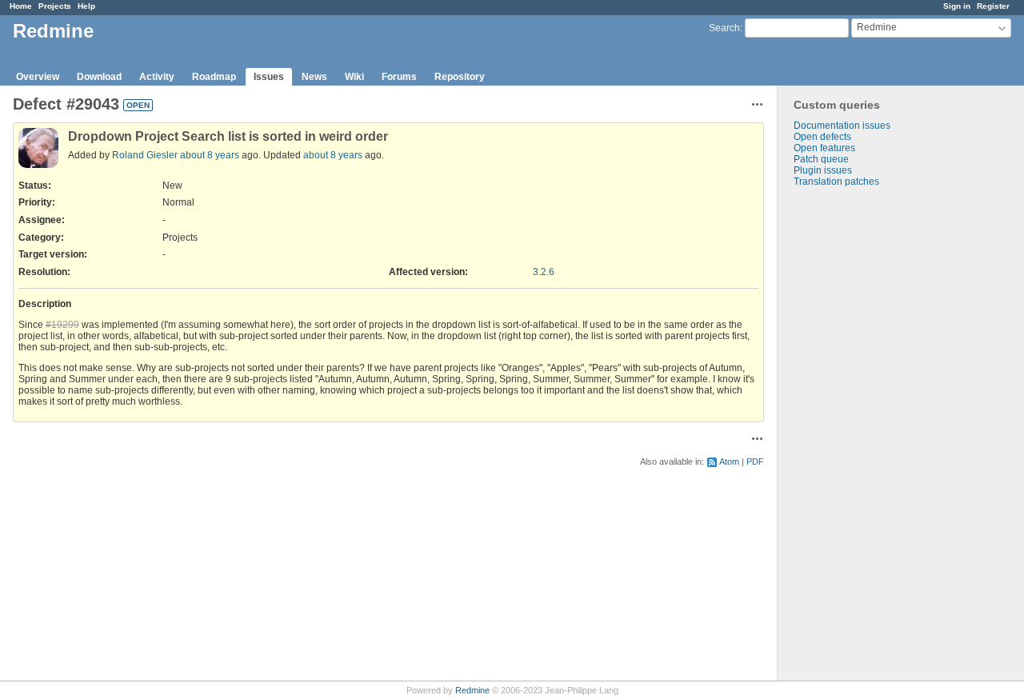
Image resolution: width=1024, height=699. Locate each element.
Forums (399, 76)
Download (99, 76)
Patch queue (821, 159)
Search (724, 28)
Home (21, 6)
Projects (54, 6)
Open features (824, 148)
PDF (755, 461)
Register (993, 6)
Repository (459, 76)
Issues (269, 76)
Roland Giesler (145, 155)
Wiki (354, 76)
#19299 (62, 324)
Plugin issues (823, 170)
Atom (729, 461)
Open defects (822, 136)
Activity (156, 76)
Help (86, 6)
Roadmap (214, 76)
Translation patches (836, 181)
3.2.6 (543, 272)
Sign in (956, 6)
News (314, 76)
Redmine (472, 690)
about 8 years (209, 155)
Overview (37, 76)
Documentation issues (842, 125)
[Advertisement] (858, 438)
